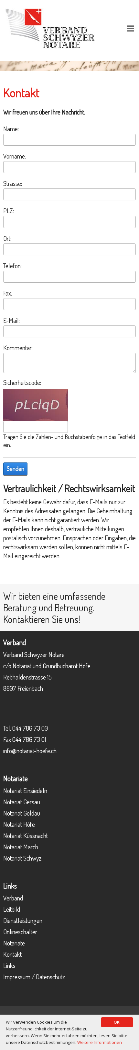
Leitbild (11, 909)
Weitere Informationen (99, 1042)
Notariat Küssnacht (25, 835)
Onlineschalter (20, 931)
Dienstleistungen (22, 920)
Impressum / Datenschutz (34, 976)
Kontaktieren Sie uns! (41, 619)
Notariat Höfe (19, 824)
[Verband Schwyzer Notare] (50, 27)
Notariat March (20, 847)
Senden (15, 468)
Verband (13, 898)
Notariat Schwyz (22, 858)
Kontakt (12, 954)
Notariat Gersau (21, 802)
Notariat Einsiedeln (25, 790)
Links (9, 965)
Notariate (14, 943)
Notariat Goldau (21, 813)
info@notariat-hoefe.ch (30, 750)
